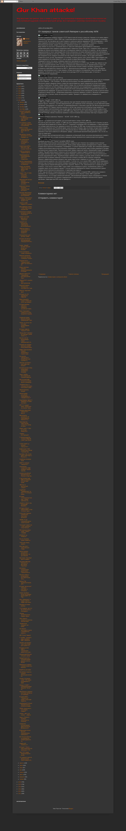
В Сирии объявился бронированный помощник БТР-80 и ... (25, 241)
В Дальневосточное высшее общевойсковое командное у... (25, 732)
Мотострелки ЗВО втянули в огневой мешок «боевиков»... (25, 381)
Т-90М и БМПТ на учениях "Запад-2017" (24, 445)
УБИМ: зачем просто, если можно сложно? (25, 710)
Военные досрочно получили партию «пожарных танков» (25, 257)
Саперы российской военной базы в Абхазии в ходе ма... (25, 475)
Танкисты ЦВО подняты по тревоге (25, 203)
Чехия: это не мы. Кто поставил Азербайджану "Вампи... (25, 325)
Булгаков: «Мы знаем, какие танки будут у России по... (25, 455)
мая (21, 770)
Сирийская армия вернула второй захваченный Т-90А (25, 319)
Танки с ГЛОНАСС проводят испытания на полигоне (24, 719)
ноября (22, 104)
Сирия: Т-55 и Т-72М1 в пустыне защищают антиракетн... (25, 175)
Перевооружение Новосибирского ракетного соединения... (24, 157)
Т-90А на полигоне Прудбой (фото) (24, 152)
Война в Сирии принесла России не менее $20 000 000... (25, 130)
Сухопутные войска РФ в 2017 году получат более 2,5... (25, 147)
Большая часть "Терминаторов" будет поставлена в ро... (25, 263)
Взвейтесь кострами (25, 669)
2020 (19, 93)
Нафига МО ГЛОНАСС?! (23, 744)
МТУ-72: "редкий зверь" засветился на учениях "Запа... (25, 407)
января (22, 779)
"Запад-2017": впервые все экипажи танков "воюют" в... (25, 334)
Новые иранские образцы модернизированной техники (25, 269)
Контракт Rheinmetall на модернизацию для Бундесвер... (25, 194)
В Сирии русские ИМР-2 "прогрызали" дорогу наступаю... (25, 650)
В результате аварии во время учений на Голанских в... (25, 213)
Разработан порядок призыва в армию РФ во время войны (25, 346)
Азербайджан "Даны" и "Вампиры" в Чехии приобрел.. (25, 401)
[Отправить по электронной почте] (55, 188)
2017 (19, 100)
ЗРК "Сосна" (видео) (25, 635)
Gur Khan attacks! (46, 9)
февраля (22, 777)
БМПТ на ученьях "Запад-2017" (24, 463)
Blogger (71, 808)
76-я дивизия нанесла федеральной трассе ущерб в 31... (25, 759)
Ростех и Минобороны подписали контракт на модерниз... (25, 163)
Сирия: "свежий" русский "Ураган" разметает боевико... (24, 247)
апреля (22, 772)
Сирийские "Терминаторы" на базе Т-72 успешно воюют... (25, 492)
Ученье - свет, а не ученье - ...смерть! (25, 714)
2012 (19, 791)
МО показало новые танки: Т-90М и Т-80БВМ (25, 531)
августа (22, 763)
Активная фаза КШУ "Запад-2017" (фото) (25, 412)
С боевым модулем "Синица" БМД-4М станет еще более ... (25, 439)
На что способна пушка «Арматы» (25, 539)
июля (21, 765)
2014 (19, 786)
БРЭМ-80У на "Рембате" (23, 535)
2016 (19, 782)
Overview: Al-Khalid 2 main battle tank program (25, 364)
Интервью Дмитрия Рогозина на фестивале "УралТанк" (24, 564)
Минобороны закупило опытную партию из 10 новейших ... (25, 693)
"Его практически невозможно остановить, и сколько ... (24, 141)
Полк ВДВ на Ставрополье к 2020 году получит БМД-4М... (25, 118)
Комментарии (23, 78)
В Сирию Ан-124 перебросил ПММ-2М (24, 296)
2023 (19, 86)
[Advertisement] (82, 257)
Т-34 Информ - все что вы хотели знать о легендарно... (25, 610)
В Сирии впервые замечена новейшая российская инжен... (25, 306)
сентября (22, 109)
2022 (19, 88)
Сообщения (22, 75)
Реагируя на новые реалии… (24, 605)
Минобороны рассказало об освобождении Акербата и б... (24, 417)
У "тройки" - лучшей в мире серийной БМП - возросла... (25, 639)
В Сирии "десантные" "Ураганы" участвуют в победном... (25, 588)
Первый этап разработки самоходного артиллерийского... (25, 224)
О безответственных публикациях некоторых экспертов (25, 515)
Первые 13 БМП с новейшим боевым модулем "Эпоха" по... (25, 687)
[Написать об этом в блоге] (57, 188)
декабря (22, 102)
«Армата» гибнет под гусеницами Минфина (25, 504)
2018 (19, 98)
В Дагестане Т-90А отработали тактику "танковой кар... (25, 450)
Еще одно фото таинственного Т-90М (24, 548)
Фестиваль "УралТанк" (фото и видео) (25, 558)
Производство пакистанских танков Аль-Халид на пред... (25, 424)
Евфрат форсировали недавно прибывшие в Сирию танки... (25, 352)
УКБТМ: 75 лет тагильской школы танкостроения (25, 521)
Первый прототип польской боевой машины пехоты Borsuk (24, 660)
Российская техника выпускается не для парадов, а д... (25, 136)
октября (22, 107)
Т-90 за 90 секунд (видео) (24, 543)
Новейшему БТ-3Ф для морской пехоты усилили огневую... (25, 705)
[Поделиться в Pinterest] (62, 188)
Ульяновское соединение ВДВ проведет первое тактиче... (25, 469)
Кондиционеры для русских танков (24, 235)
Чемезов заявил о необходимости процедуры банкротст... (24, 230)
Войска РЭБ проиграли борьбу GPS (25, 583)
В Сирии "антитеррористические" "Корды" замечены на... (25, 498)
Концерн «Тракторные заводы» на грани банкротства (25, 199)
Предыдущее (105, 274)
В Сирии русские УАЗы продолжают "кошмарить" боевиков (25, 370)
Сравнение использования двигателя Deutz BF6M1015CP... (24, 726)
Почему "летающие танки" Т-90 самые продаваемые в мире (25, 681)
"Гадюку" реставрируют (24, 434)
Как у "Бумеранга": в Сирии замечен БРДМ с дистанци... (25, 601)
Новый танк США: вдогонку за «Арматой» (24, 218)
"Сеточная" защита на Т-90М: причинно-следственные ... (25, 526)
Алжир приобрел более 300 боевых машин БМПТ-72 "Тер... (25, 595)
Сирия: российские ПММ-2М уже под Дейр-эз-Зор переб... (25, 168)
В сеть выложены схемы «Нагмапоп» (25, 252)
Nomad (27, 38)
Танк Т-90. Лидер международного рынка (24, 754)
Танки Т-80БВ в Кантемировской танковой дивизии (25, 376)
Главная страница (73, 274)
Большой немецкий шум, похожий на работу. (24, 112)
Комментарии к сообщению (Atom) (57, 277)
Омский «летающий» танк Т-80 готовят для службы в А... (25, 644)
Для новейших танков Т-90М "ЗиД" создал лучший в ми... (25, 208)
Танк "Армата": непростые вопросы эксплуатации (25, 620)
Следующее (42, 274)
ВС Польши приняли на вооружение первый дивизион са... (25, 739)
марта (21, 774)
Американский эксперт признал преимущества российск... (25, 182)
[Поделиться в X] (58, 188)
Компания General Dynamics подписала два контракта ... (24, 188)
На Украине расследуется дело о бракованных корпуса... (25, 631)
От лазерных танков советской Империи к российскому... (25, 124)
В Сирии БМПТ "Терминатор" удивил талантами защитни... (25, 699)
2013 (19, 789)
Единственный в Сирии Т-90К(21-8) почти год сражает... (25, 301)
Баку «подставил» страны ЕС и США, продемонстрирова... (25, 313)
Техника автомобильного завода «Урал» (24, 615)
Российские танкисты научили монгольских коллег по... (25, 674)
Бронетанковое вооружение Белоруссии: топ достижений (24, 553)
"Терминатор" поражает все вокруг (24, 625)
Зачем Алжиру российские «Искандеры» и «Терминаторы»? (25, 395)
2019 (19, 95)
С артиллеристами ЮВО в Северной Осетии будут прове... (25, 480)
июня (21, 767)
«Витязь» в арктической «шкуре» (23, 486)
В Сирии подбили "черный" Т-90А (24, 330)
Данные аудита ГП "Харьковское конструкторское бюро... (24, 276)
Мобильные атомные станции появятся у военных (25, 666)
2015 (19, 784)
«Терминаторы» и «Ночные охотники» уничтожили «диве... (25, 386)
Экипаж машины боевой (24, 390)
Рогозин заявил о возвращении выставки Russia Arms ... (24, 577)
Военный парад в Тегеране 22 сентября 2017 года (25, 287)
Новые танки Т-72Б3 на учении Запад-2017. (25, 430)
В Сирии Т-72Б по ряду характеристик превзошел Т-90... (25, 748)
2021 (19, 91)
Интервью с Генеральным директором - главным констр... (25, 570)
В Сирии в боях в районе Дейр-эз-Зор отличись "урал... (25, 509)
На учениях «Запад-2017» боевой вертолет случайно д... (25, 358)
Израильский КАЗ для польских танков (25, 655)
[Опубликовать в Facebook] (60, 188)
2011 (19, 793)
